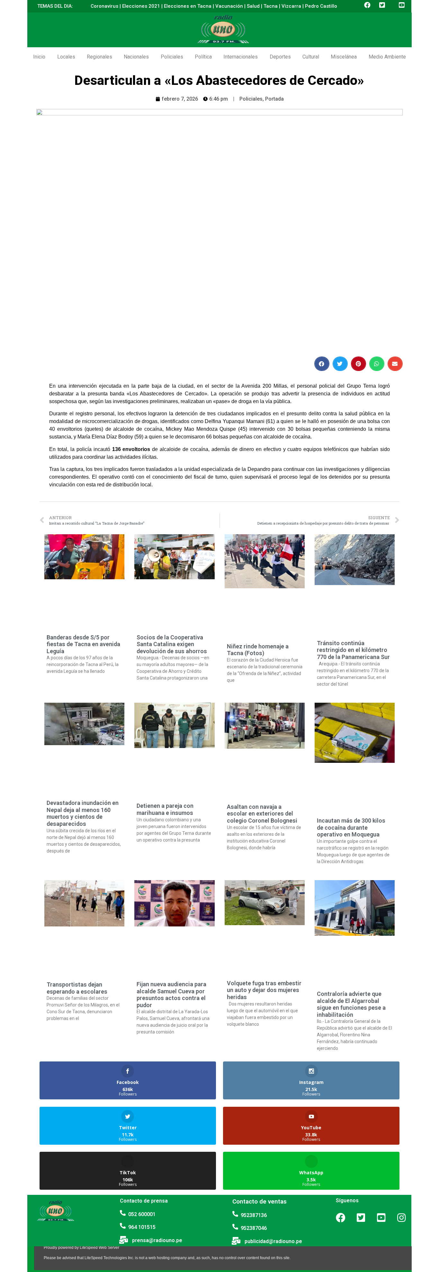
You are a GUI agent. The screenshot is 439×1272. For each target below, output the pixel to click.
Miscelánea (344, 57)
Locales (66, 57)
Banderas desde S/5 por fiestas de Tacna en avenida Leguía (83, 644)
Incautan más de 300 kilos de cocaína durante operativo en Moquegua (351, 827)
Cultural (310, 57)
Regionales (99, 57)
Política (203, 57)
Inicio (39, 57)
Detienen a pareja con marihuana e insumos (165, 809)
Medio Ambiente (387, 57)
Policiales (172, 57)
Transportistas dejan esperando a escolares (77, 988)
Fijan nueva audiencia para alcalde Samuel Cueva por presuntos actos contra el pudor (171, 994)
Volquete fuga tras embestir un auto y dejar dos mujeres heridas (264, 990)
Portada (274, 99)
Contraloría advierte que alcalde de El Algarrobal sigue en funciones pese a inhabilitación (351, 1004)
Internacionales (240, 57)
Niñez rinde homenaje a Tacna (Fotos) (258, 650)
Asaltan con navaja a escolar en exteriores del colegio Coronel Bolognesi (262, 813)
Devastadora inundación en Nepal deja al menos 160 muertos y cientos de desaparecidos (83, 813)
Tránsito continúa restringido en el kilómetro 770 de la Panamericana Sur (353, 650)
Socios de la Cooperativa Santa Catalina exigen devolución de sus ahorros (172, 644)
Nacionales (136, 57)
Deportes (280, 57)
